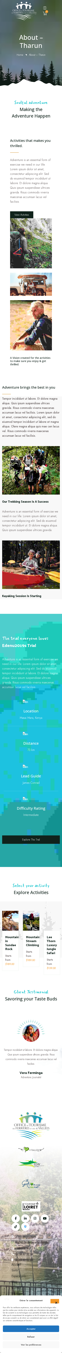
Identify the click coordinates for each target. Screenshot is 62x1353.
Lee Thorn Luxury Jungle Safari (52, 945)
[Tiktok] (16, 1227)
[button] (54, 1301)
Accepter (31, 1328)
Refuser (31, 1336)
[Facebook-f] (16, 1218)
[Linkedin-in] (25, 1218)
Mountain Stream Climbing (33, 941)
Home (20, 55)
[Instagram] (35, 1218)
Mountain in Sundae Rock (12, 943)
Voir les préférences (31, 1344)
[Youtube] (45, 1218)
